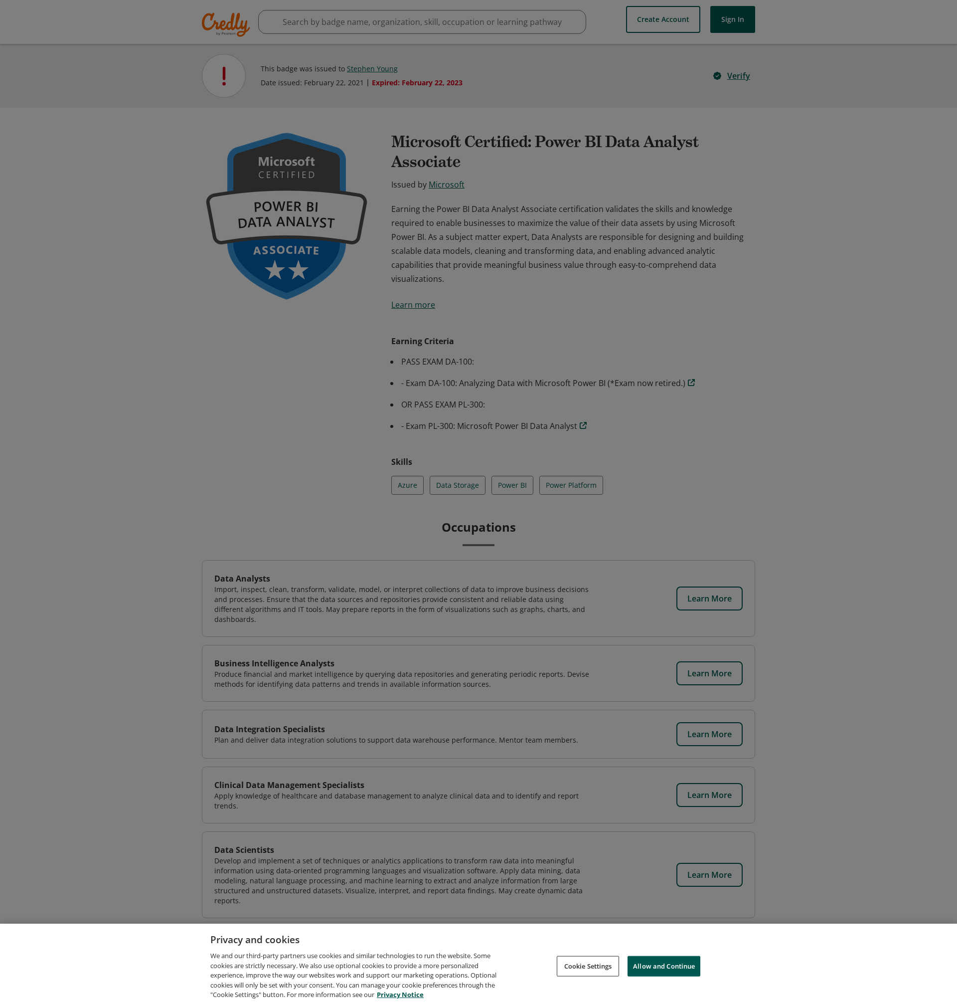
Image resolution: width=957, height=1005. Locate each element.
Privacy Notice (400, 994)
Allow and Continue (664, 965)
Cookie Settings (588, 965)
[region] (478, 964)
